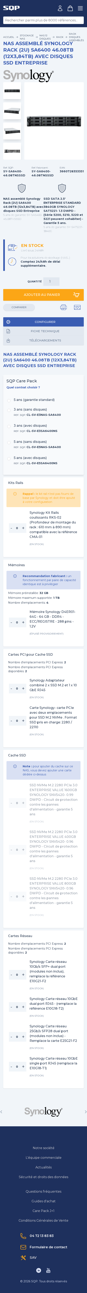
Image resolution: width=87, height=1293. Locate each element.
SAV (33, 1258)
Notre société (43, 1148)
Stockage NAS (27, 37)
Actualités (43, 1167)
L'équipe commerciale (44, 1158)
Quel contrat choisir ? (23, 387)
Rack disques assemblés (76, 37)
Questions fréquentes (43, 1191)
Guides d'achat (44, 1201)
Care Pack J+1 (43, 1211)
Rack (59, 36)
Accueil (8, 36)
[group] (43, 1112)
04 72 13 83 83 (42, 1236)
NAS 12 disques (45, 37)
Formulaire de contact (48, 1247)
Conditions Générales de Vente (43, 1220)
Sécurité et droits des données (43, 1177)
